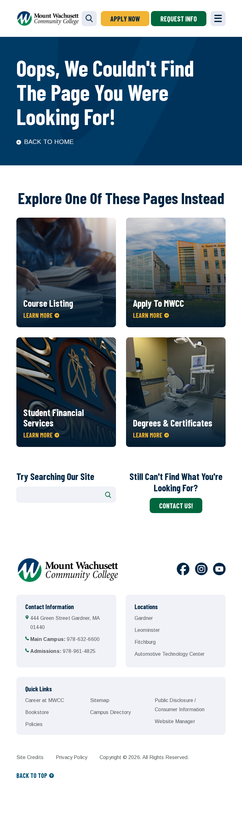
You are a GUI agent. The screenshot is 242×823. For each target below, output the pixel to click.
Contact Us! (176, 505)
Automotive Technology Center (170, 654)
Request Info (178, 18)
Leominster (147, 630)
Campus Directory (110, 712)
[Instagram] (201, 570)
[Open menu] (218, 18)
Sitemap (99, 700)
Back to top (31, 775)
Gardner (144, 618)
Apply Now (125, 18)
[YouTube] (219, 570)
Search (108, 495)
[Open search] (89, 18)
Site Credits (29, 757)
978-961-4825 (62, 651)
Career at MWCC (44, 700)
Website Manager (175, 721)
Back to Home (49, 141)
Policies (34, 724)
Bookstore (37, 712)
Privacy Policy (71, 757)
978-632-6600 (65, 639)
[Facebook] (183, 570)
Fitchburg (145, 642)
